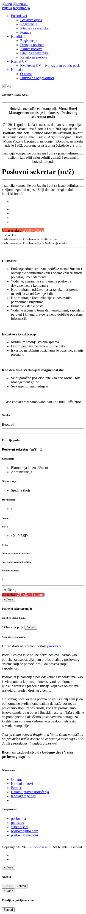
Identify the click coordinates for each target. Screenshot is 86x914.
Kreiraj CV (19, 61)
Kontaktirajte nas (23, 796)
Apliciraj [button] (9, 590)
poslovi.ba (18, 819)
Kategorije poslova (33, 57)
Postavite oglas (31, 20)
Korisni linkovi (22, 784)
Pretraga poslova (32, 45)
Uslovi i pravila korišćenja (30, 792)
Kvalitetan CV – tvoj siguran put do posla (50, 65)
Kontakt (17, 70)
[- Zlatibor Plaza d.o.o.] (11, 202)
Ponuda (25, 32)
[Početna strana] (7, 4)
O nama (26, 74)
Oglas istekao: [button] (23, 230)
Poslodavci (19, 16)
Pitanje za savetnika (34, 28)
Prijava (7, 8)
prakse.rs (17, 823)
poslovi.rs (54, 646)
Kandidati (18, 36)
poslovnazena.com (24, 835)
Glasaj (8, 886)
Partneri (16, 788)
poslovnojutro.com (24, 831)
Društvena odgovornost (37, 78)
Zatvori (31, 627)
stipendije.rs (19, 827)
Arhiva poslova (31, 49)
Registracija (21, 8)
